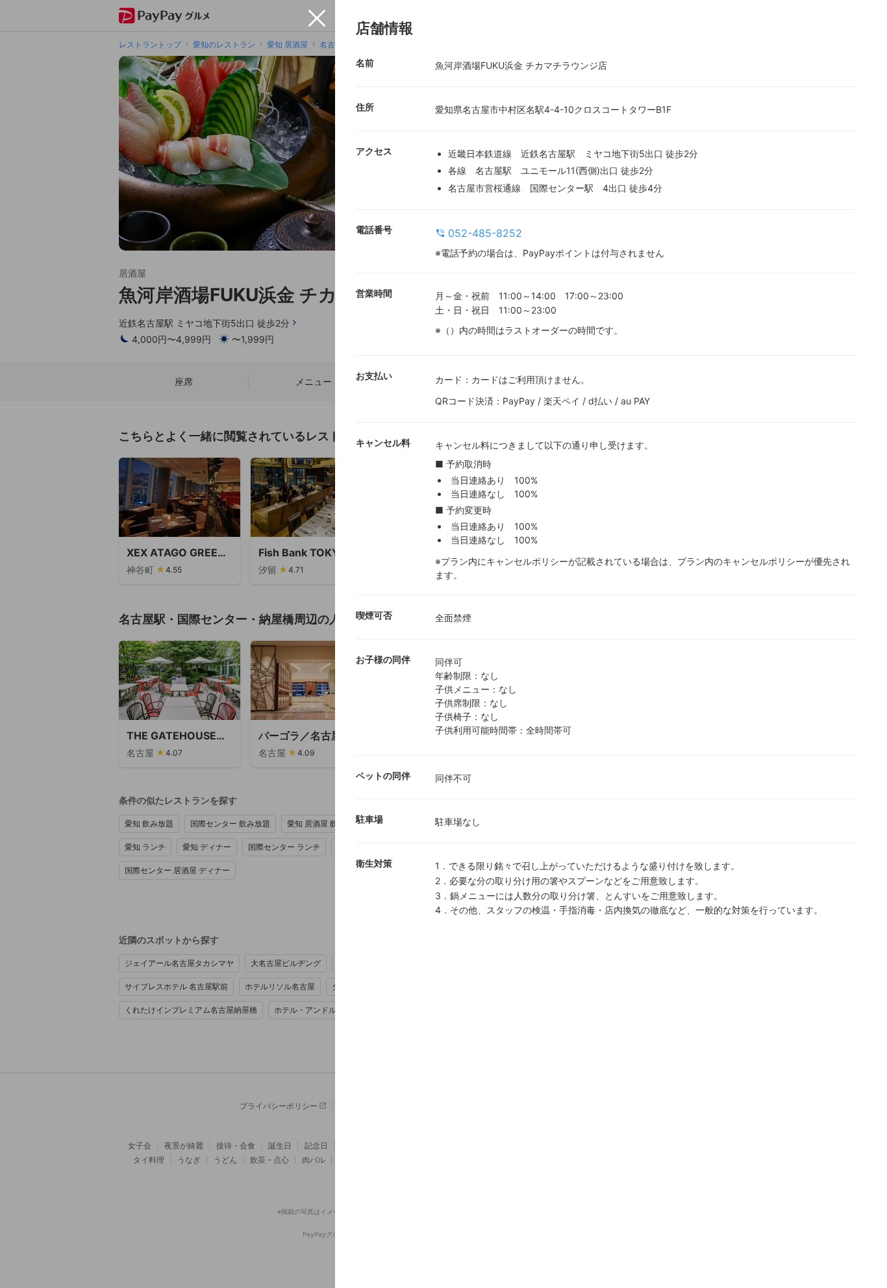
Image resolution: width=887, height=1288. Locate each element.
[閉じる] (317, 18)
